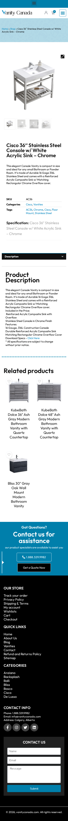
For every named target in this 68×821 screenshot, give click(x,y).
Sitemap (10, 658)
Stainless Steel (43, 213)
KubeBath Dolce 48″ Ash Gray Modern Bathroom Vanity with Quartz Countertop (49, 423)
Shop (12, 28)
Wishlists (10, 611)
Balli (7, 681)
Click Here (34, 338)
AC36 (29, 209)
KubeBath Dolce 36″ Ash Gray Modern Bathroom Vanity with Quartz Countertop (19, 423)
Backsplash (12, 677)
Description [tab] (11, 256)
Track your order (16, 596)
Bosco (8, 689)
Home (5, 28)
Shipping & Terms (16, 603)
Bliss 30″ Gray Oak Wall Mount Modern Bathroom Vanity (19, 494)
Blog (7, 642)
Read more (19, 443)
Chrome (38, 209)
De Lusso (10, 697)
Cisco (29, 204)
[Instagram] (16, 727)
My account (12, 607)
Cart (7, 615)
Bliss (7, 685)
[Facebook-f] (8, 727)
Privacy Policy (14, 600)
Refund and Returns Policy (22, 654)
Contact (9, 650)
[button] (34, 3)
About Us (10, 638)
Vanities (38, 204)
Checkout (10, 619)
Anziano (9, 673)
